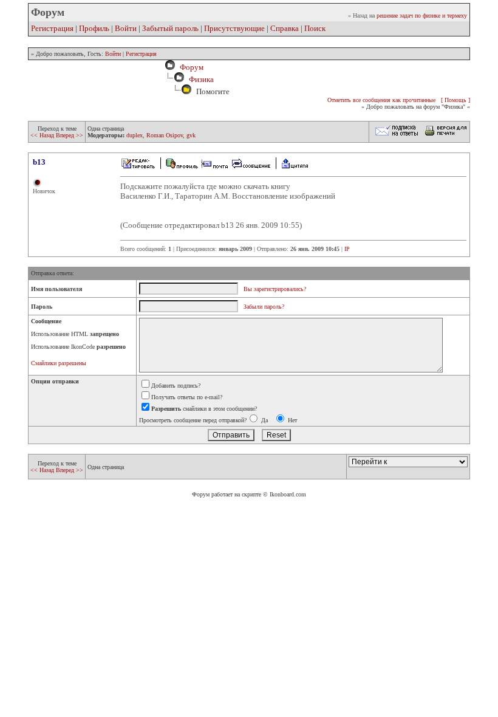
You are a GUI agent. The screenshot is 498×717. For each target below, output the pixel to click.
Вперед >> (69, 135)
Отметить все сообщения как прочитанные (381, 100)
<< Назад (43, 135)
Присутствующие (234, 28)
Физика (201, 79)
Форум (189, 67)
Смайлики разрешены (58, 363)
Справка (284, 28)
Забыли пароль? (264, 306)
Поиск (315, 28)
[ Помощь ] (455, 100)
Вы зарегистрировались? (275, 289)
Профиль (94, 28)
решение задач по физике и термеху (422, 15)
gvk (191, 135)
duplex (134, 135)
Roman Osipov (164, 135)
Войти (126, 28)
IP (347, 248)
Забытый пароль (170, 28)
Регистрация (52, 28)
